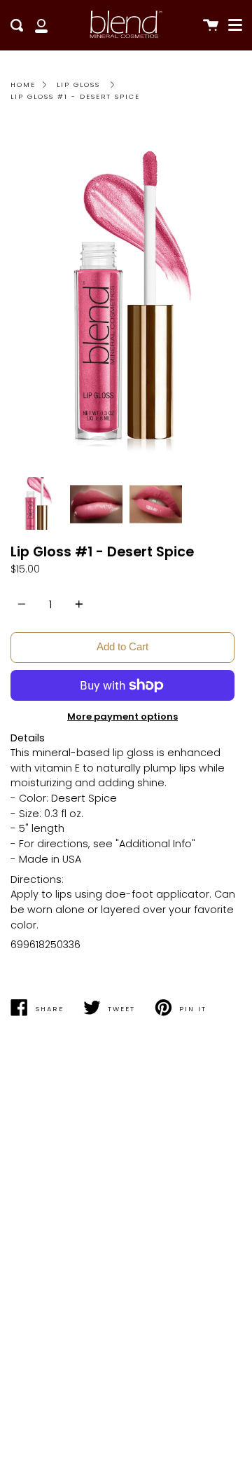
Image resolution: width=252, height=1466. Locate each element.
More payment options (122, 716)
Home (23, 84)
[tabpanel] (125, 296)
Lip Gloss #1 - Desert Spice (75, 96)
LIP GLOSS (78, 84)
